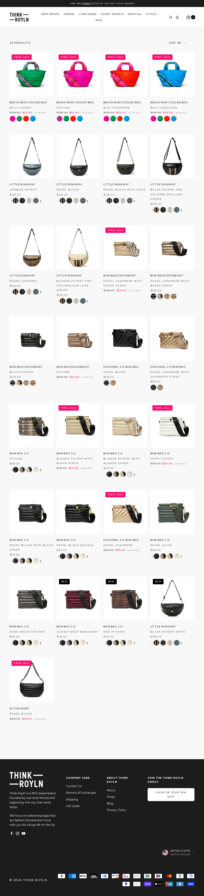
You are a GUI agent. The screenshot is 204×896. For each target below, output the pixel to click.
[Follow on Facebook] (12, 833)
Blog (110, 803)
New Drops (50, 14)
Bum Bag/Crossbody (119, 275)
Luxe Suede (88, 14)
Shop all (135, 14)
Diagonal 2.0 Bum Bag (121, 366)
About (111, 790)
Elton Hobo (19, 708)
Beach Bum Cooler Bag (28, 102)
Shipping (72, 799)
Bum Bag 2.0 (19, 453)
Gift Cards (72, 806)
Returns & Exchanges (81, 792)
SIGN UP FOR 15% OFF (171, 794)
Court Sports (112, 14)
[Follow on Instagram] (18, 833)
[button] (13, 119)
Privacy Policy (116, 810)
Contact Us (73, 786)
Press (111, 797)
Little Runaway (22, 184)
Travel (69, 14)
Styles (151, 14)
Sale (99, 20)
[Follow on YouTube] (24, 833)
